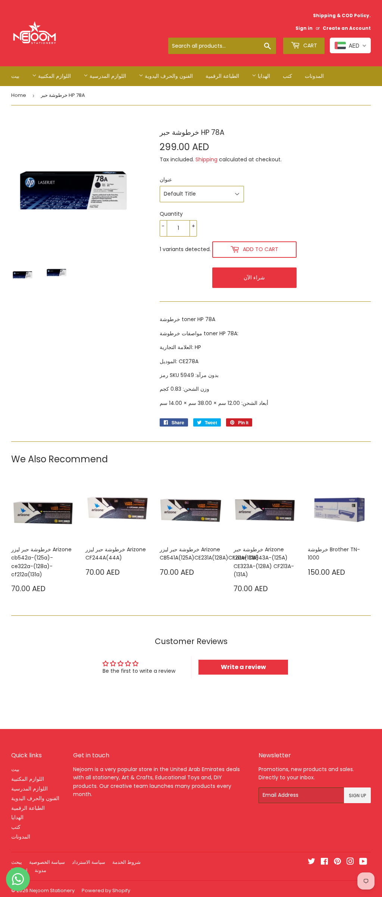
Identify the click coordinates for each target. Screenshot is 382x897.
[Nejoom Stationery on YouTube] (363, 862)
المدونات (314, 76)
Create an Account (347, 28)
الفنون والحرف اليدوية (168, 76)
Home (18, 95)
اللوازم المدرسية (107, 76)
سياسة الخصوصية (47, 862)
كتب (287, 76)
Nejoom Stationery (52, 890)
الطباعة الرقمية (222, 76)
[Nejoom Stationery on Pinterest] (337, 862)
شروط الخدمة (126, 862)
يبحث (16, 862)
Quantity (171, 214)
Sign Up (357, 795)
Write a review (243, 667)
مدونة (40, 870)
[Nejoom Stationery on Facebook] (324, 862)
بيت (15, 76)
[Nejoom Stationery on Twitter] (311, 862)
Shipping (206, 159)
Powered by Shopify (106, 890)
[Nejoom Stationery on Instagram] (350, 862)
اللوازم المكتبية (54, 76)
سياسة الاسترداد (88, 862)
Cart (309, 45)
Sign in (304, 28)
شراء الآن (254, 277)
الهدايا (263, 76)
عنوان (166, 179)
